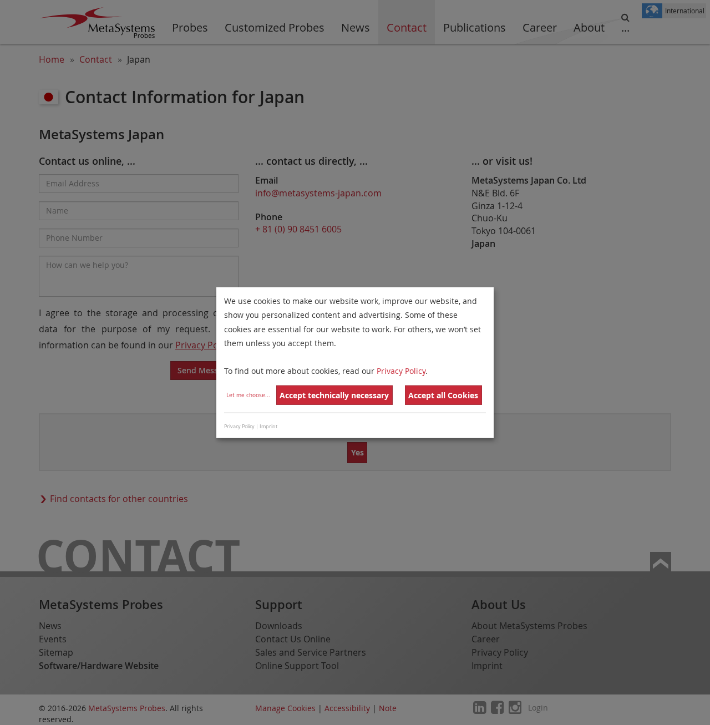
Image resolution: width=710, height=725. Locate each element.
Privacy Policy (401, 371)
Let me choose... (248, 395)
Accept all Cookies (443, 395)
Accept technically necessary (334, 395)
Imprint (268, 426)
